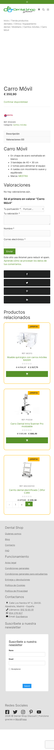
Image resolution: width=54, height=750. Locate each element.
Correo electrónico (14, 239)
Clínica (17, 24)
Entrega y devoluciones (17, 579)
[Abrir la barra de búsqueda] (43, 9)
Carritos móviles (31, 27)
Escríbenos (22, 616)
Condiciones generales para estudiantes (26, 574)
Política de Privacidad (16, 591)
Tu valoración (12, 213)
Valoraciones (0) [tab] (15, 139)
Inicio (6, 20)
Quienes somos (13, 533)
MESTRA (23, 176)
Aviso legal (10, 562)
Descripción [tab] (12, 133)
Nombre (9, 228)
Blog (7, 539)
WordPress (21, 719)
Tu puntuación (12, 209)
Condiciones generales (17, 568)
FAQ (7, 550)
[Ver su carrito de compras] (39, 9)
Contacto (10, 545)
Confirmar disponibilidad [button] (16, 102)
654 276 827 (16, 613)
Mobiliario (16, 27)
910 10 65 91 (27, 609)
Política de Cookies (15, 585)
